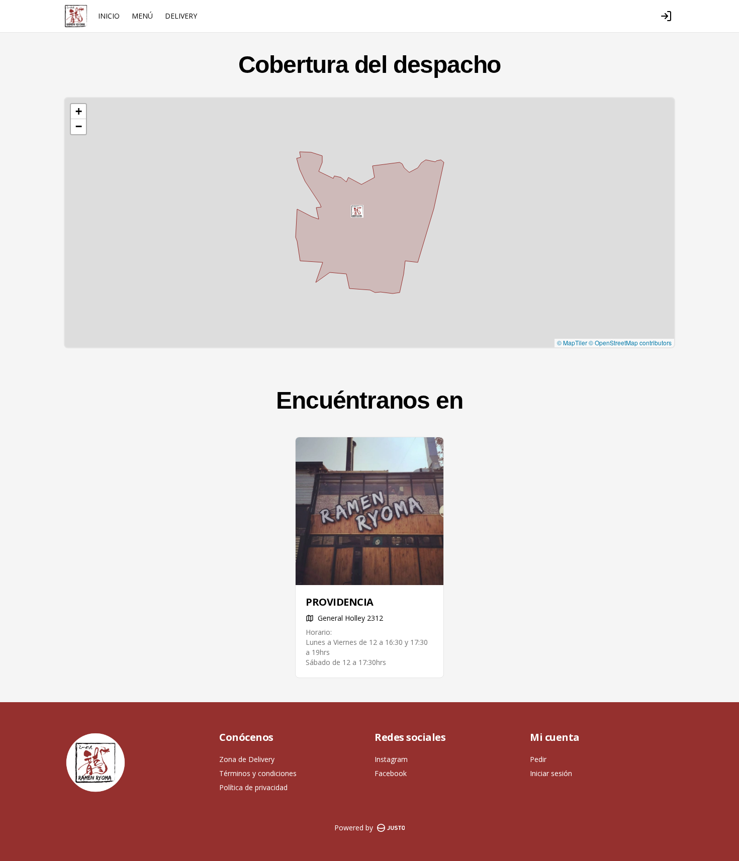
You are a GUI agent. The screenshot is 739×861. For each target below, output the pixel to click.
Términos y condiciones (258, 773)
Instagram (391, 759)
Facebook (391, 773)
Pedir (538, 759)
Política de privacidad (253, 787)
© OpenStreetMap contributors (630, 342)
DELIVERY (181, 16)
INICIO (109, 16)
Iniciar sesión (551, 773)
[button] (357, 211)
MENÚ (142, 16)
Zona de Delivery (246, 759)
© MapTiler (572, 342)
